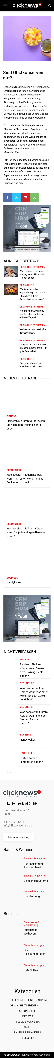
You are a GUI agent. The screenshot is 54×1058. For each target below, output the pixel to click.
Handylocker (14, 582)
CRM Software (32, 970)
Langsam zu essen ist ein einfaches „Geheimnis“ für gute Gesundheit (33, 348)
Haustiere (26, 753)
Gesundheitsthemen (32, 267)
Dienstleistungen (34, 945)
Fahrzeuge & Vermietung (31, 923)
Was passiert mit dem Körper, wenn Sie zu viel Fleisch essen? (32, 274)
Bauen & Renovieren (35, 858)
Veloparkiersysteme (36, 880)
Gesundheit (27, 285)
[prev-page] (6, 772)
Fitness (11, 416)
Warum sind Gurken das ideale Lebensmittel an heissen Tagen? (32, 314)
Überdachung (32, 896)
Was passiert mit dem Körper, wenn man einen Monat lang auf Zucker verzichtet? (25, 478)
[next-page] (10, 772)
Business (12, 577)
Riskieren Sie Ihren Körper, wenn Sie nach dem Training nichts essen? (26, 424)
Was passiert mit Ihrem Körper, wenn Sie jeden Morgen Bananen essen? (26, 532)
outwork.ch (44, 1054)
